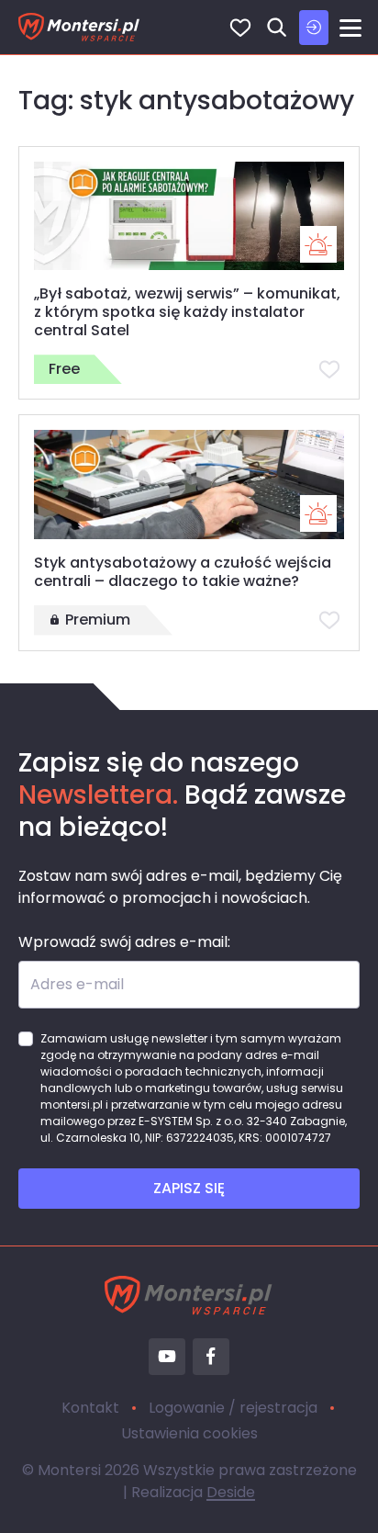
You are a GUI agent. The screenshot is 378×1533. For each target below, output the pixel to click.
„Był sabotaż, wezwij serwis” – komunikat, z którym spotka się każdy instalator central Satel (187, 312)
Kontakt (90, 1407)
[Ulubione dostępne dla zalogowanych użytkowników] (329, 369)
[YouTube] (167, 1356)
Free (64, 368)
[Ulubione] (240, 27)
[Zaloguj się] (313, 27)
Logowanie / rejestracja (233, 1407)
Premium (97, 619)
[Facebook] (211, 1356)
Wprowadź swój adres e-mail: (124, 941)
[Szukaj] (277, 27)
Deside (230, 1492)
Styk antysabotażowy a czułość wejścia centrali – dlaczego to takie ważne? (182, 572)
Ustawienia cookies (189, 1433)
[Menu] (350, 27)
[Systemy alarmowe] (318, 244)
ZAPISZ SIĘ (189, 1188)
